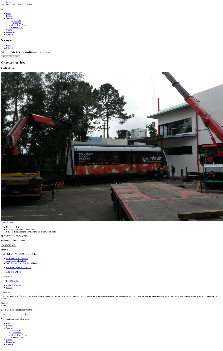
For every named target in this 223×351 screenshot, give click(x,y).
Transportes (16, 23)
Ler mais (5, 303)
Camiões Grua (17, 27)
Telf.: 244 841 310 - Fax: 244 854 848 (21, 263)
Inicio (8, 13)
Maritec (9, 287)
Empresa (9, 16)
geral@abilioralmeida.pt (16, 261)
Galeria (9, 30)
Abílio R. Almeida (13, 285)
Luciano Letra (12, 281)
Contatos (9, 34)
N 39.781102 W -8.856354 (17, 258)
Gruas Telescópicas (19, 25)
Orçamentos (11, 32)
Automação (16, 20)
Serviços (9, 18)
